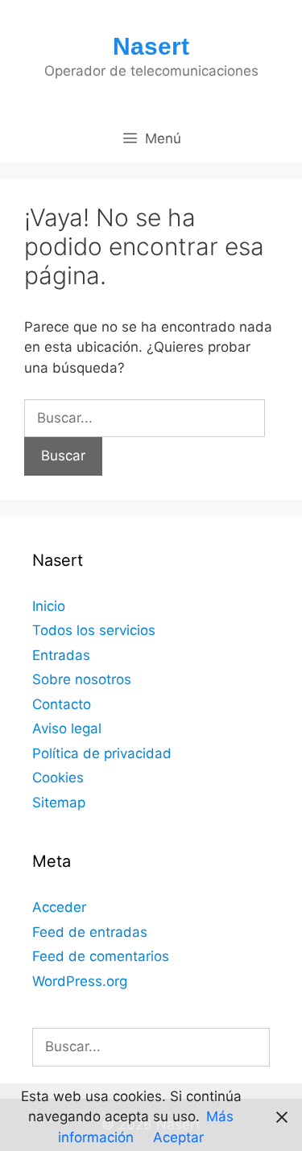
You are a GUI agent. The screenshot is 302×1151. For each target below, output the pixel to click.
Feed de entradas (89, 932)
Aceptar (178, 1137)
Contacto (61, 704)
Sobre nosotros (81, 679)
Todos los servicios (93, 630)
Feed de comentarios (100, 956)
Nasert (151, 46)
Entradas (61, 655)
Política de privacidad (102, 753)
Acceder (59, 907)
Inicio (48, 606)
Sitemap (58, 802)
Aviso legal (66, 728)
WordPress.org (79, 981)
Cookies (58, 777)
